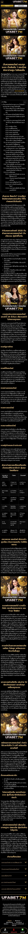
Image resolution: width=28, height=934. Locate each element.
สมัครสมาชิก (14, 932)
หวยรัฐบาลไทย (13, 126)
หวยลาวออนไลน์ (13, 132)
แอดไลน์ (22, 932)
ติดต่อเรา (6, 924)
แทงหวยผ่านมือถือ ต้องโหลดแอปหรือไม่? (17, 189)
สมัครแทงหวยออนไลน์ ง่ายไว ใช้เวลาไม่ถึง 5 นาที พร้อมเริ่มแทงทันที (15, 159)
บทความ (14, 925)
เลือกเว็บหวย (9, 922)
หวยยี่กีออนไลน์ (13, 128)
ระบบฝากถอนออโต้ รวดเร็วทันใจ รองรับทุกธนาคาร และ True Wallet (15, 147)
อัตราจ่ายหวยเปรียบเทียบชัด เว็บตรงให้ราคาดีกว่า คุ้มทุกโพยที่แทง (15, 139)
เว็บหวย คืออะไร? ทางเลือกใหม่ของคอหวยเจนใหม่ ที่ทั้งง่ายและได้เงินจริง (15, 110)
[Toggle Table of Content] (24, 102)
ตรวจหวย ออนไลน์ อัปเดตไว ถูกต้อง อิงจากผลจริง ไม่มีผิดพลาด (15, 143)
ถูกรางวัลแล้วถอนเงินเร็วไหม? (16, 185)
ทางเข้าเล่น (5, 932)
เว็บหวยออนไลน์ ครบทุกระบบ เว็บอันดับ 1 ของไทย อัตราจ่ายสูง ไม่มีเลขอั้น (14, 105)
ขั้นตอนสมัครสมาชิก (14, 162)
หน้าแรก (10, 921)
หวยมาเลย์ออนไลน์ (14, 134)
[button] (2, 2)
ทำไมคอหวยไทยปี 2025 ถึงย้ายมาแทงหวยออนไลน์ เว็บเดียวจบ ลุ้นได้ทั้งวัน (15, 116)
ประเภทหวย (19, 922)
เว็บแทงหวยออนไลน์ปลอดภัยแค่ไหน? (17, 179)
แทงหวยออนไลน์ (19, 91)
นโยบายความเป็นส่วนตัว (18, 924)
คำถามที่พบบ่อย (10, 172)
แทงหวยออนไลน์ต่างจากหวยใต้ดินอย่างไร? (17, 175)
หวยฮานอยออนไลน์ (14, 130)
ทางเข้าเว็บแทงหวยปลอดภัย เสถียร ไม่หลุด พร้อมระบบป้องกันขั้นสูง (15, 151)
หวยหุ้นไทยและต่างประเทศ (16, 136)
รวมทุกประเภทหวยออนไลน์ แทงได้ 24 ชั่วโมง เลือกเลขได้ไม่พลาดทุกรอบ (15, 122)
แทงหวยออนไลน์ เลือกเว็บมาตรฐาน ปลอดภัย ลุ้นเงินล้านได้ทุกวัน (16, 169)
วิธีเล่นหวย (17, 921)
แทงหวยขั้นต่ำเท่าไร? (15, 182)
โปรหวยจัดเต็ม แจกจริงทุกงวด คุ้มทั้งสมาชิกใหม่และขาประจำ (15, 165)
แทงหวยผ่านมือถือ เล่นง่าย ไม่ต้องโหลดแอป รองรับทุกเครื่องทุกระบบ (15, 155)
